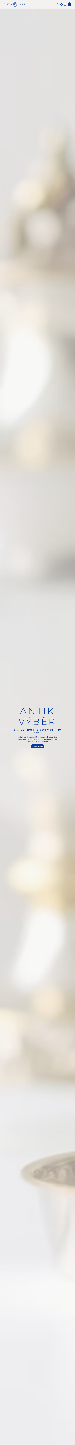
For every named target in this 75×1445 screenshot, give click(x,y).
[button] (65, 4)
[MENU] (69, 4)
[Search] (57, 4)
